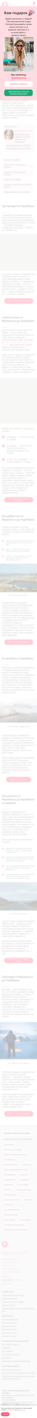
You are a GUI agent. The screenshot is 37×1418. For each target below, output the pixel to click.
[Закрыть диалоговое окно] (34, 3)
